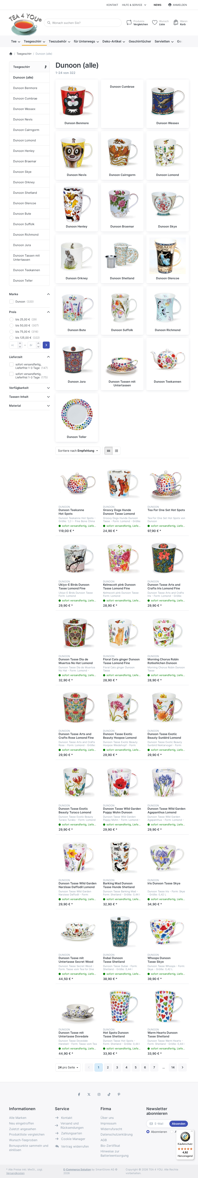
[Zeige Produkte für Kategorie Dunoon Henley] (77, 204)
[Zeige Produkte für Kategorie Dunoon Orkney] (77, 256)
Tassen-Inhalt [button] (18, 397)
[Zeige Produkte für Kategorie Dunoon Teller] (77, 414)
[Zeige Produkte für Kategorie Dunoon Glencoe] (167, 256)
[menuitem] (15, 41)
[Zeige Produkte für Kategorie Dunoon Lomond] (167, 152)
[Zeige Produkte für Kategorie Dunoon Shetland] (122, 256)
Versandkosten (15, 1173)
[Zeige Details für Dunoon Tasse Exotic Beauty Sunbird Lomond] (167, 707)
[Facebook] (79, 1094)
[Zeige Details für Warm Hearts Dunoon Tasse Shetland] (167, 1006)
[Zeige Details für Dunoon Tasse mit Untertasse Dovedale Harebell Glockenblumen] (78, 1006)
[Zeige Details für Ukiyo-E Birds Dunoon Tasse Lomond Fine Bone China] (78, 558)
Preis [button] (12, 312)
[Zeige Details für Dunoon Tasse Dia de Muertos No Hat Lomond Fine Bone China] (78, 633)
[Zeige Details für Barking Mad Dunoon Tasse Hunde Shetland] (122, 857)
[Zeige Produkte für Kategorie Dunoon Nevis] (77, 152)
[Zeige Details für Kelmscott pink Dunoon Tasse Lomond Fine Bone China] (122, 558)
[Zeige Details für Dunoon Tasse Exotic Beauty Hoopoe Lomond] (122, 707)
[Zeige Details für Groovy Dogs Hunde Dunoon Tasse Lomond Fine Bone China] (122, 483)
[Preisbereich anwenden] (46, 345)
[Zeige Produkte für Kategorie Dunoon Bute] (77, 307)
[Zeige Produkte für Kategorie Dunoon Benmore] (77, 101)
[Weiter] (182, 1067)
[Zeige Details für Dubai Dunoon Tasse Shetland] (122, 931)
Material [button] (15, 405)
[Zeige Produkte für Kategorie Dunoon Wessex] (167, 101)
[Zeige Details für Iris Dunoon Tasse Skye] (167, 857)
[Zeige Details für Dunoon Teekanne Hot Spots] (78, 483)
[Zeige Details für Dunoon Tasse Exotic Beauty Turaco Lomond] (78, 782)
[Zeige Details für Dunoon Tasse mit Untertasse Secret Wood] (78, 931)
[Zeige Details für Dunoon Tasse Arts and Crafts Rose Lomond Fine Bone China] (78, 707)
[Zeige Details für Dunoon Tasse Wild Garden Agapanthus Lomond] (167, 782)
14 (173, 1067)
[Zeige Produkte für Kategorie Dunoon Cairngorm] (122, 152)
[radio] (108, 451)
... (163, 1067)
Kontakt (112, 4)
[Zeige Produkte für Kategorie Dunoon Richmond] (167, 307)
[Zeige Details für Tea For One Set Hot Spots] (167, 483)
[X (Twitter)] (89, 1094)
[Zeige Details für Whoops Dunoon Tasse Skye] (167, 931)
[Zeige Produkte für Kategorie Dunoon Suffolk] (122, 307)
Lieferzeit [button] (15, 357)
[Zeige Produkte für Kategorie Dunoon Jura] (77, 359)
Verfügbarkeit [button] (19, 388)
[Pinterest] (119, 1094)
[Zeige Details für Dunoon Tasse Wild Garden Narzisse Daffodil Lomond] (78, 857)
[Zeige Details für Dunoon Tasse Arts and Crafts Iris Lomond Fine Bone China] (167, 558)
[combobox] (83, 23)
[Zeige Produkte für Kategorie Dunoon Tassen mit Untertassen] (122, 359)
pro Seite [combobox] (69, 1067)
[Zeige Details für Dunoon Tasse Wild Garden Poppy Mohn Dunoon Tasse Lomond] (122, 782)
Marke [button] (13, 294)
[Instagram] (99, 1094)
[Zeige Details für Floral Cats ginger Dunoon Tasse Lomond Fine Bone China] (122, 633)
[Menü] (191, 1132)
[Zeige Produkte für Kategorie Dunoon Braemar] (122, 204)
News (157, 4)
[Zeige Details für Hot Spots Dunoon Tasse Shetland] (122, 1006)
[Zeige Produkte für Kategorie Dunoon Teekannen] (167, 359)
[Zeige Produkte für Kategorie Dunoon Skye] (167, 204)
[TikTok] (109, 1094)
